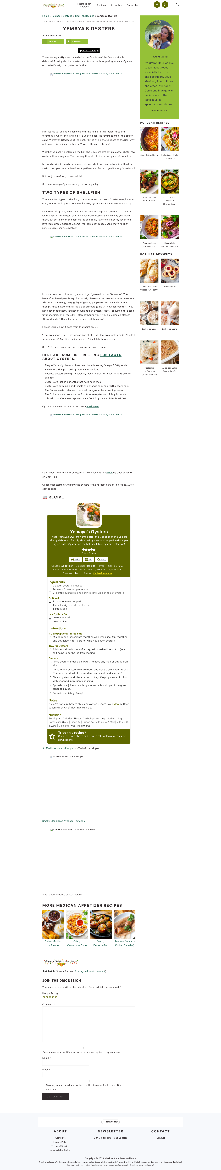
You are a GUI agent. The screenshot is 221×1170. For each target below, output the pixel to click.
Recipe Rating (50, 993)
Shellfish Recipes (84, 16)
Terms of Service (60, 1146)
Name (46, 1058)
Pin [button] (90, 559)
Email (46, 1069)
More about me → (159, 110)
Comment (48, 1004)
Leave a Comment (125, 21)
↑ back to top (110, 1122)
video (109, 472)
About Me (116, 5)
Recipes (101, 5)
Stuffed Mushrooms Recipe (57, 748)
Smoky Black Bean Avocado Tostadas (63, 821)
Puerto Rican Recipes (84, 5)
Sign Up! (98, 1138)
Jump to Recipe (90, 50)
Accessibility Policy (60, 1150)
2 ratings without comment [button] (90, 971)
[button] (83, 549)
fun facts (110, 355)
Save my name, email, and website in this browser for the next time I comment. (84, 1087)
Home (45, 16)
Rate (103, 559)
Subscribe (132, 5)
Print (77, 559)
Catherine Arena (102, 573)
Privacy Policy (60, 1142)
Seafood (68, 16)
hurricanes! (92, 406)
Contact (161, 1138)
